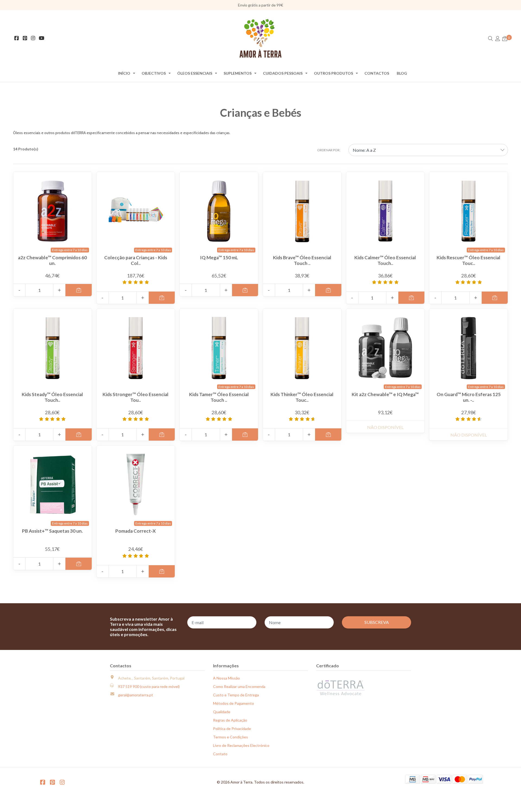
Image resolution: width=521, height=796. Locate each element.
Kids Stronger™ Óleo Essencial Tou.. (136, 397)
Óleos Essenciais (194, 73)
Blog (402, 73)
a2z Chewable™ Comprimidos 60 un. (52, 260)
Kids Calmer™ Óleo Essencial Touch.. (385, 260)
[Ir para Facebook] (16, 38)
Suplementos (238, 73)
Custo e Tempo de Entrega (236, 695)
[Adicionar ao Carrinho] (78, 290)
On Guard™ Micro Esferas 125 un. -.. (469, 397)
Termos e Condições (230, 737)
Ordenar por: (328, 150)
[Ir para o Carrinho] (504, 38)
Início (124, 73)
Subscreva (376, 622)
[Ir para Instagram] (33, 38)
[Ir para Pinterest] (25, 38)
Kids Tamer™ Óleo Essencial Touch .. (219, 397)
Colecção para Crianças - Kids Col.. (135, 260)
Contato (220, 753)
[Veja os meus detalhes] (497, 38)
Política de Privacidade (232, 728)
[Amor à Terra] (260, 38)
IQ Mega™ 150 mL (219, 257)
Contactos (376, 73)
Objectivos (154, 73)
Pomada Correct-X (135, 531)
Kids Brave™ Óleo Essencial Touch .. (302, 260)
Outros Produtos (333, 73)
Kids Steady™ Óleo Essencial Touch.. (52, 397)
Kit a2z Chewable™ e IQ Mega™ (385, 394)
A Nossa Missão (226, 678)
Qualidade (221, 711)
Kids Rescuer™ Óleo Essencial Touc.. (468, 260)
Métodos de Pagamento (233, 703)
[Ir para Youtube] (41, 38)
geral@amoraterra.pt (135, 695)
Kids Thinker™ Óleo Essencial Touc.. (302, 397)
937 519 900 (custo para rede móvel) (149, 686)
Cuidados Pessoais (283, 73)
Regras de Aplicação (230, 720)
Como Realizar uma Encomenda (239, 686)
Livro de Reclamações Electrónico (241, 745)
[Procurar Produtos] (490, 38)
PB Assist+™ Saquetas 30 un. (52, 531)
